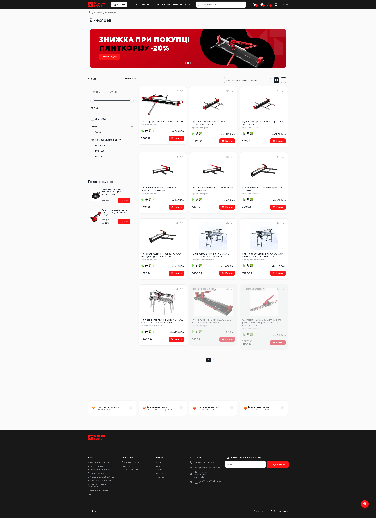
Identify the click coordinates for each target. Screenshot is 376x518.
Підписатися (214, 275)
